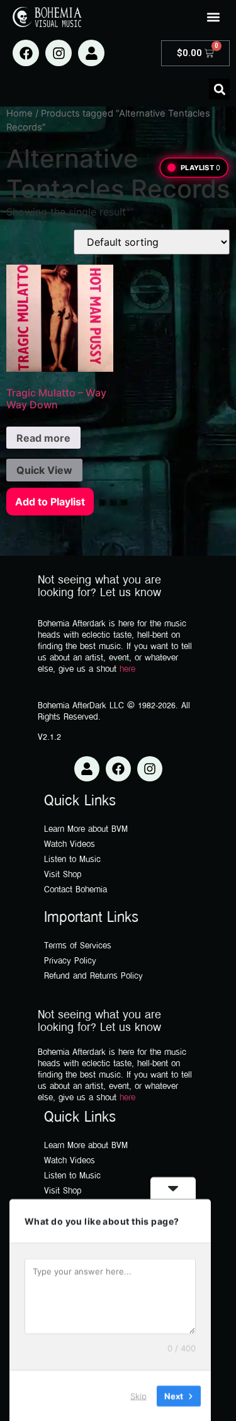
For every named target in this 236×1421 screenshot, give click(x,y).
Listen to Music (72, 860)
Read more (43, 438)
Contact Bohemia (75, 890)
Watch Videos (69, 845)
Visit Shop (63, 875)
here (127, 670)
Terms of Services (77, 946)
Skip (138, 1395)
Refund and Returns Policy (93, 976)
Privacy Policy (70, 961)
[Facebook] (26, 53)
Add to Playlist (50, 501)
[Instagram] (58, 53)
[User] (91, 53)
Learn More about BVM (86, 830)
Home (19, 113)
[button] (213, 16)
